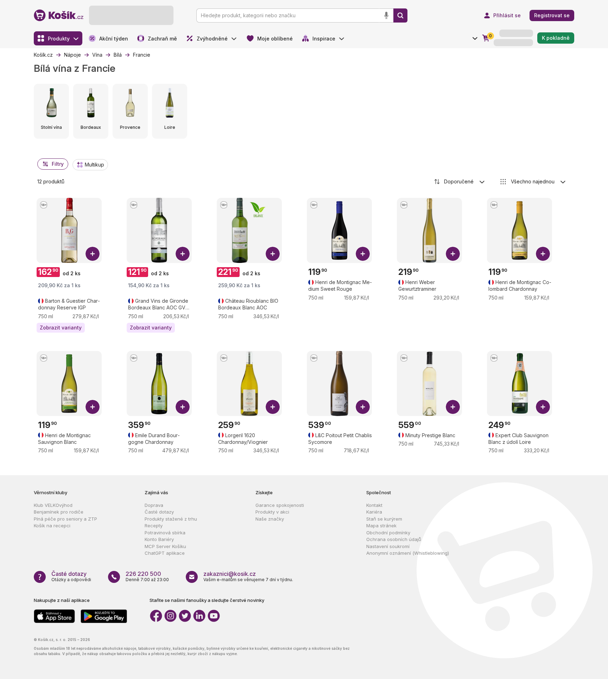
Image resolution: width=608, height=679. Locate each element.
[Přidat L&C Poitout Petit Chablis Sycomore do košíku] (363, 407)
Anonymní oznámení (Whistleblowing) (407, 553)
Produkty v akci (272, 512)
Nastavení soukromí (388, 546)
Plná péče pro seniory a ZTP (65, 519)
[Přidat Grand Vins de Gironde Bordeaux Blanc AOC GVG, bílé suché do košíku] (183, 254)
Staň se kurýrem (384, 519)
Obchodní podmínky (388, 532)
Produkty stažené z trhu (171, 519)
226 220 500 (143, 574)
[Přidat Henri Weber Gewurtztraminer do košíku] (453, 254)
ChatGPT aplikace (165, 553)
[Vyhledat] (400, 15)
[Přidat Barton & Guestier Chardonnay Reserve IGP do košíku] (93, 254)
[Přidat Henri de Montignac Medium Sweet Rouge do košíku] (363, 254)
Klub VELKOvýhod (53, 505)
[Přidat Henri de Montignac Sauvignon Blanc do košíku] (93, 407)
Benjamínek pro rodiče (58, 512)
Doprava (154, 505)
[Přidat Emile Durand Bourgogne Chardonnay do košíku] (183, 407)
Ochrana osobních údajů (393, 539)
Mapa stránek (381, 525)
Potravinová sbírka (165, 532)
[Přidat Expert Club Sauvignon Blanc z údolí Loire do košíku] (543, 407)
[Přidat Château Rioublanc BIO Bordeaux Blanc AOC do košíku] (273, 254)
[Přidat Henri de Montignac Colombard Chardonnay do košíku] (543, 254)
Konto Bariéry (159, 539)
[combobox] (459, 181)
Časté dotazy (159, 512)
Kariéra (374, 512)
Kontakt (374, 505)
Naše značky (269, 519)
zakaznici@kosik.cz (229, 574)
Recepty (154, 525)
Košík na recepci (52, 525)
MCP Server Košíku (165, 546)
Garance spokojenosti (279, 505)
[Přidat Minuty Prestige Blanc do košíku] (453, 407)
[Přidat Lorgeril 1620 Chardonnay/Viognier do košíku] (273, 407)
